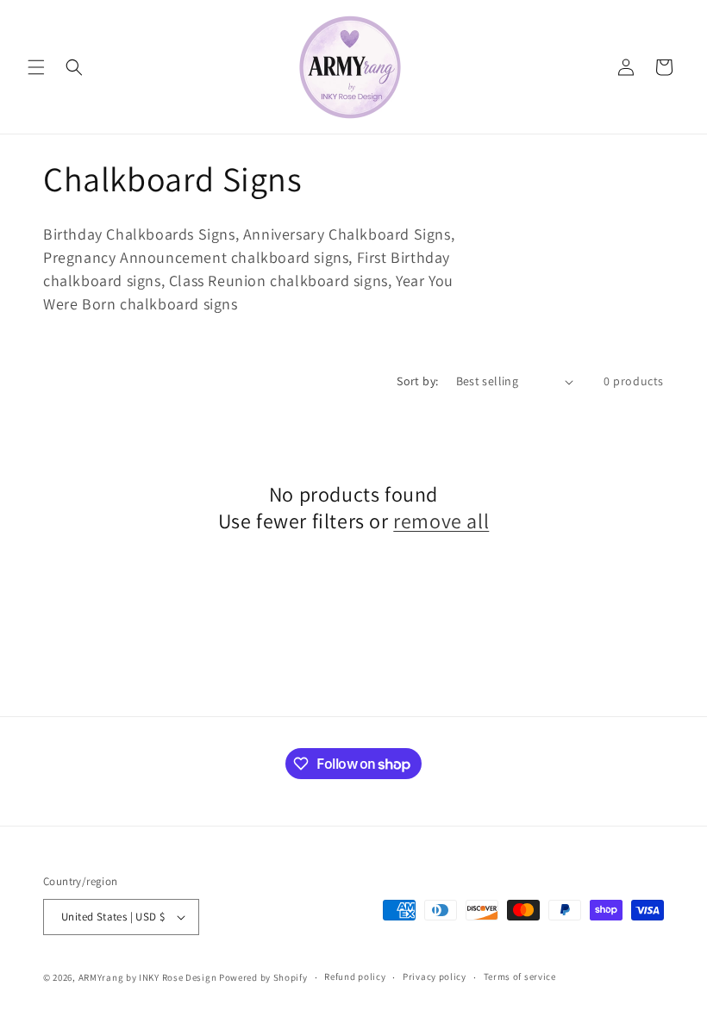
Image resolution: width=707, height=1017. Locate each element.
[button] (36, 67)
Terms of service (520, 976)
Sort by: (417, 381)
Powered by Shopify (263, 977)
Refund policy (354, 976)
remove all (441, 521)
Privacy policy (434, 976)
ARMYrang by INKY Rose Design (147, 977)
